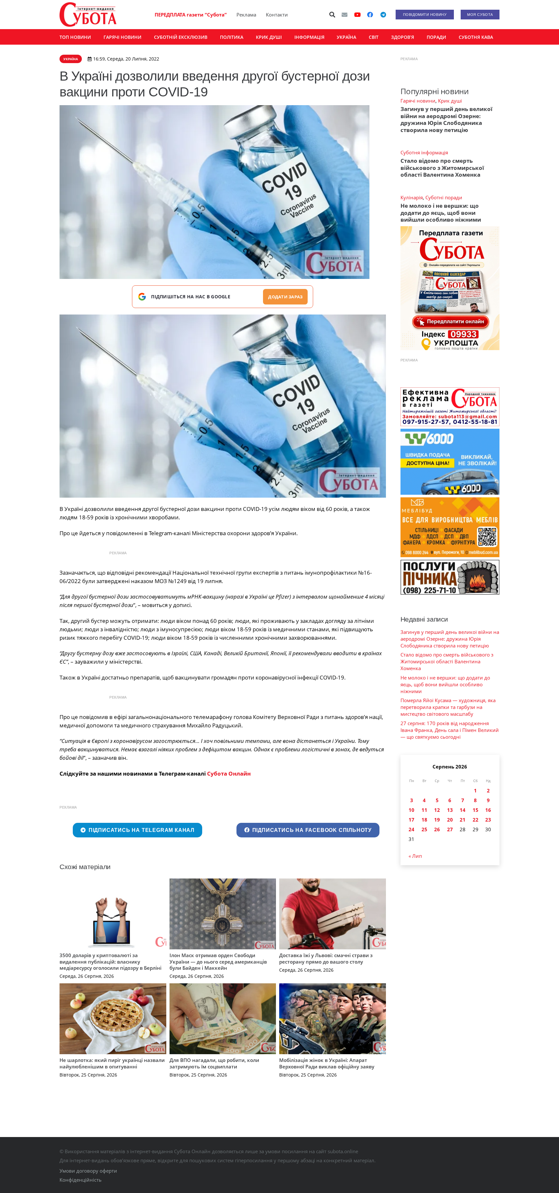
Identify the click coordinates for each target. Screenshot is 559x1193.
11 (424, 810)
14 (463, 810)
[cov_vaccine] (223, 406)
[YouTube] (357, 14)
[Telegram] (383, 14)
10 (411, 810)
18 (424, 819)
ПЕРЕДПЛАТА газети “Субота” (191, 14)
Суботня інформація (424, 152)
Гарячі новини (417, 100)
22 (475, 819)
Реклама (246, 14)
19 (437, 819)
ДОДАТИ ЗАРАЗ (285, 297)
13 (450, 810)
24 (411, 829)
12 (437, 810)
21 (463, 819)
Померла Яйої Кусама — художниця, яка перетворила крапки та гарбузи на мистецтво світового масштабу (448, 707)
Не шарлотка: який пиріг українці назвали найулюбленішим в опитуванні (112, 1063)
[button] (332, 14)
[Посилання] (88, 14)
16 (488, 810)
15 (475, 810)
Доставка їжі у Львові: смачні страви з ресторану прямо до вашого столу (326, 958)
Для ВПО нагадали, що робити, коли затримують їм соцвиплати (214, 1063)
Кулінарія (411, 197)
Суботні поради (443, 197)
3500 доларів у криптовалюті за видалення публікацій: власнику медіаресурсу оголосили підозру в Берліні (110, 961)
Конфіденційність (81, 1179)
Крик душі (450, 100)
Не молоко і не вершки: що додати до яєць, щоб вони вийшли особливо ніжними (440, 212)
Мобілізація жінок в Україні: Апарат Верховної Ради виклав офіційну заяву (326, 1063)
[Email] (344, 14)
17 (411, 819)
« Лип (415, 856)
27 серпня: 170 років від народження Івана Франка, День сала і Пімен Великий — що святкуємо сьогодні (449, 730)
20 (450, 819)
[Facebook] (370, 14)
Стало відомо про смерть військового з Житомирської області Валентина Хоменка (442, 167)
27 (450, 829)
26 (437, 829)
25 (424, 829)
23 (488, 819)
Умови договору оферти (88, 1170)
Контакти (277, 14)
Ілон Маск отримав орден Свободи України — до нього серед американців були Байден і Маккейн (218, 961)
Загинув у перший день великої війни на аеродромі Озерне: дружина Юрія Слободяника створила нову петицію (446, 119)
